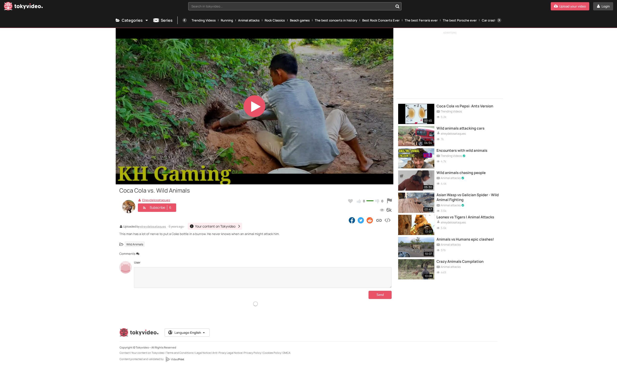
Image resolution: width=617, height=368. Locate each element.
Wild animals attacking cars (460, 128)
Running (227, 20)
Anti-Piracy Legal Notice (227, 352)
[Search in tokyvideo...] (397, 6)
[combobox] (295, 6)
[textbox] (290, 6)
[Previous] (184, 20)
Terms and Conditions (180, 352)
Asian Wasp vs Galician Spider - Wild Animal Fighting (467, 197)
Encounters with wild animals (461, 150)
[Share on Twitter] (361, 220)
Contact (125, 352)
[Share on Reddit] (370, 220)
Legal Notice (203, 352)
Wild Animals (134, 244)
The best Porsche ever (460, 20)
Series (167, 20)
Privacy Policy (252, 352)
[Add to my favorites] (350, 201)
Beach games (300, 20)
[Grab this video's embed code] (387, 220)
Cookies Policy (272, 352)
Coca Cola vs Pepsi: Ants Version (464, 106)
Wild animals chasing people (461, 172)
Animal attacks (249, 20)
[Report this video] (389, 201)
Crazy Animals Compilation (459, 261)
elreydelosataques (153, 227)
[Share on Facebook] (352, 220)
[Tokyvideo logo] (23, 7)
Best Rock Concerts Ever (381, 20)
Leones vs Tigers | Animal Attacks (465, 217)
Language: (187, 332)
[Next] (499, 20)
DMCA (286, 352)
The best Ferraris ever (421, 20)
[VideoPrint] (174, 359)
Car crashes (491, 20)
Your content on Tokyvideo (147, 352)
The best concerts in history (336, 20)
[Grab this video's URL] (379, 220)
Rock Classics (275, 20)
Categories (132, 20)
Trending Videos (204, 20)
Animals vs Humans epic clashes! (465, 239)
